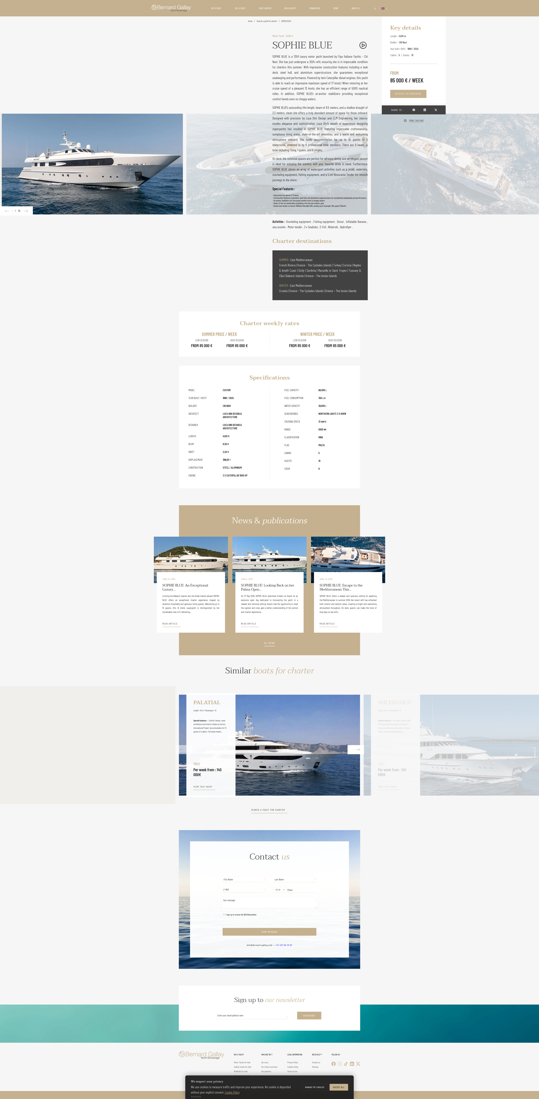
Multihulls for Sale (241, 1071)
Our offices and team (269, 1066)
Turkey (337, 265)
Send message (269, 931)
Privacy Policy (292, 1062)
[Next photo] (27, 210)
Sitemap (315, 1066)
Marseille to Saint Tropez (333, 270)
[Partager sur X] (435, 109)
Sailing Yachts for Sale (242, 1066)
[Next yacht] (355, 745)
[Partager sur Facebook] (413, 109)
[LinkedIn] (352, 1063)
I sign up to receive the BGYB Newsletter (241, 914)
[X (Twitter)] (358, 1063)
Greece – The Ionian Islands (321, 276)
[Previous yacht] (184, 745)
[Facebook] (333, 1063)
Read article (170, 623)
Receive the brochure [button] (408, 93)
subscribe (309, 1015)
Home (250, 21)
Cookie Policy (232, 1092)
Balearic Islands (295, 276)
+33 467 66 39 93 (283, 945)
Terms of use (292, 1071)
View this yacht (20, 786)
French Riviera (287, 265)
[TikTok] (345, 1063)
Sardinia (312, 270)
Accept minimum (196, 1096)
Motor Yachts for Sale (242, 1062)
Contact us (316, 1062)
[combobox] (275, 890)
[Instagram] (339, 1063)
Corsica (347, 265)
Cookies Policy (292, 1066)
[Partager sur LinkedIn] (424, 109)
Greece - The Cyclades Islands (314, 265)
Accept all (338, 1087)
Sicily (301, 270)
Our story (264, 1062)
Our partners (266, 1071)
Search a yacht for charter (267, 21)
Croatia (283, 291)
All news (269, 643)
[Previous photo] (5, 210)
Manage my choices (315, 1087)
